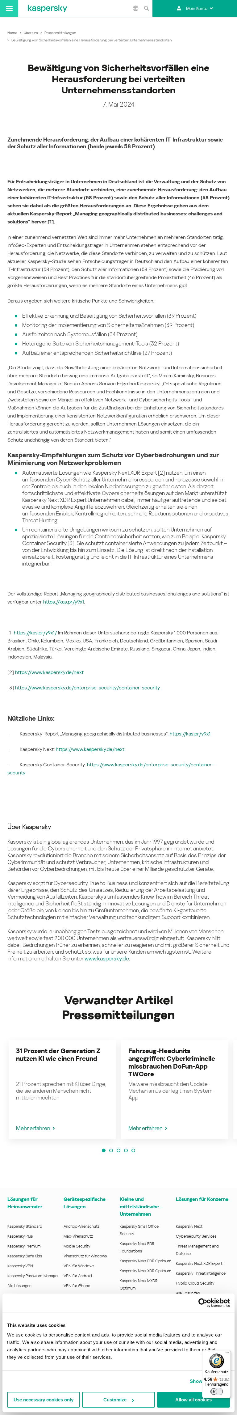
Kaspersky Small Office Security (139, 1230)
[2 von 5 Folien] (111, 1150)
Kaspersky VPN (20, 1266)
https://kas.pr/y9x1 (63, 602)
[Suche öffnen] (146, 8)
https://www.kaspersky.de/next (49, 672)
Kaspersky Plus (20, 1236)
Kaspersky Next (189, 1226)
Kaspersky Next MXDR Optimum (138, 1284)
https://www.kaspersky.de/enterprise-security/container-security (87, 688)
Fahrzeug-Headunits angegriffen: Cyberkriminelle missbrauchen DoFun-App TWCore (171, 1062)
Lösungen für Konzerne (202, 1199)
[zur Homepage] (47, 8)
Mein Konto (196, 8)
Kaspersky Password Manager (33, 1275)
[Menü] (227, 1354)
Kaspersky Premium (23, 1246)
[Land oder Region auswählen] (135, 8)
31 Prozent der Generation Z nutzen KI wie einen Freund (58, 1054)
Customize (115, 1399)
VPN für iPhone (77, 1285)
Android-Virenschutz (81, 1226)
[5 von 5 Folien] (133, 1150)
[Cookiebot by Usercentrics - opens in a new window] (203, 1302)
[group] (62, 1089)
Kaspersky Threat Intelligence (201, 1273)
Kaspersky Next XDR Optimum (145, 1271)
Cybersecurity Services (196, 1236)
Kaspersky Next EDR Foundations (137, 1247)
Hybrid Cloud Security (195, 1283)
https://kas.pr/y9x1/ (35, 633)
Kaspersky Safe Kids (24, 1256)
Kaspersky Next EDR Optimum (145, 1261)
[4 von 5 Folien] (126, 1150)
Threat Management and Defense (197, 1250)
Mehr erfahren (33, 1128)
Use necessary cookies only (43, 1399)
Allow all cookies (193, 1399)
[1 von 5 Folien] (103, 1150)
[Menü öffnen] (9, 8)
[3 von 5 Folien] (118, 1150)
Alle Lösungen (19, 1285)
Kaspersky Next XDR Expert (199, 1263)
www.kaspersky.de (107, 958)
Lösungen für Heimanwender (24, 1203)
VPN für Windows (79, 1266)
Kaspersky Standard (24, 1226)
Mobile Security (77, 1246)
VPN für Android (78, 1275)
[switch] (216, 1391)
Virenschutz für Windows (85, 1256)
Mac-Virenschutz (78, 1236)
